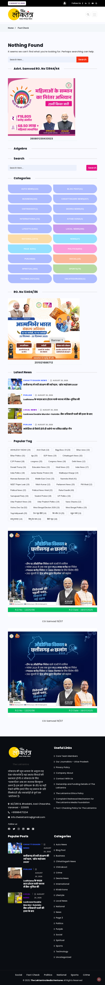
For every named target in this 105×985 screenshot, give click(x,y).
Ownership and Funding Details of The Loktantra (75, 786)
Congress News (57, 461)
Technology (29, 279)
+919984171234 (19, 812)
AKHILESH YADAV (20, 450)
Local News (75, 229)
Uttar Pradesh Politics (48, 502)
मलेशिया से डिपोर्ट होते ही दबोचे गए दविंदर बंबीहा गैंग (47, 428)
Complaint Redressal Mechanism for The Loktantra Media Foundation (75, 800)
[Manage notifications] (99, 979)
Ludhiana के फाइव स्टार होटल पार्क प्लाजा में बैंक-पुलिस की (51, 399)
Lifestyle (30, 229)
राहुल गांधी (75, 513)
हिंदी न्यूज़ (52, 519)
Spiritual (30, 269)
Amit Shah (43, 450)
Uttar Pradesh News (20, 502)
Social (75, 259)
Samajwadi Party (19, 496)
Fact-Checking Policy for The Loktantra (76, 808)
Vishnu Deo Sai (18, 507)
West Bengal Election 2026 (46, 507)
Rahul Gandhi (66, 490)
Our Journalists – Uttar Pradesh (72, 761)
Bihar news (83, 450)
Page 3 (30, 249)
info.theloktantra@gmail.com (27, 817)
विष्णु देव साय (35, 519)
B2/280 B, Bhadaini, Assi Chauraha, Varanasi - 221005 (29, 805)
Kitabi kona (75, 219)
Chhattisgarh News (75, 199)
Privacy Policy (63, 767)
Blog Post (75, 189)
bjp (34, 456)
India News (82, 467)
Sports (75, 269)
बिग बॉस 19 (58, 513)
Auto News (29, 189)
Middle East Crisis (44, 479)
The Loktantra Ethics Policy (69, 793)
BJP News (50, 456)
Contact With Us (64, 778)
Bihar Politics (17, 456)
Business (29, 199)
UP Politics (64, 496)
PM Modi (86, 484)
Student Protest (43, 496)
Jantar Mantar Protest (42, 473)
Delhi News (78, 461)
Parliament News (65, 484)
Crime (59, 872)
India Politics (17, 473)
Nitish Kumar (43, 484)
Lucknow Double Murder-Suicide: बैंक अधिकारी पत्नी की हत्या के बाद (57, 414)
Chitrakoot (30, 209)
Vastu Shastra (73, 502)
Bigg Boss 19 (62, 450)
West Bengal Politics (76, 507)
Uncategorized (75, 279)
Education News (41, 467)
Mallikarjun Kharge (68, 473)
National (30, 239)
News (75, 239)
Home (11, 28)
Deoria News (75, 209)
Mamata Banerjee (19, 479)
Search (82, 59)
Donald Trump (18, 467)
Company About (64, 772)
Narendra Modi (68, 479)
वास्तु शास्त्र (16, 519)
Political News (18, 490)
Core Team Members (67, 756)
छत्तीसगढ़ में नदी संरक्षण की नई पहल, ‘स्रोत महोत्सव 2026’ (50, 384)
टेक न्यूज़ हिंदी (39, 513)
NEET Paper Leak (19, 484)
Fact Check (23, 28)
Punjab (30, 259)
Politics (75, 249)
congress (36, 461)
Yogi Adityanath (18, 513)
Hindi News (62, 467)
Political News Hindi (42, 490)
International (30, 219)
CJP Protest (17, 461)
